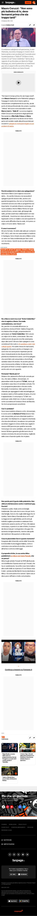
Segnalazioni (12, 824)
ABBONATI (28, 2)
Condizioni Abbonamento (18, 827)
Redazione (30, 827)
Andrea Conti (10, 25)
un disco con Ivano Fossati (20, 556)
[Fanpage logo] (10, 2)
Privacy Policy (22, 824)
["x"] (15, 806)
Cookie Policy (5, 827)
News (2, 733)
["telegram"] (24, 806)
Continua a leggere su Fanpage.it (18, 670)
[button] (34, 25)
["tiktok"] (3, 806)
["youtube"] (11, 806)
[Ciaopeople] (18, 911)
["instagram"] (7, 806)
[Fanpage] (18, 860)
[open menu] (2, 2)
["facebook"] (20, 806)
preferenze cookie (6, 830)
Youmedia (4, 824)
